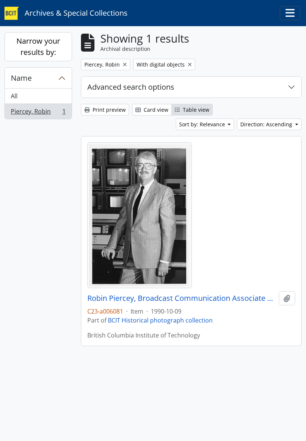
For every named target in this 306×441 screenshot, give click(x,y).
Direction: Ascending (267, 124)
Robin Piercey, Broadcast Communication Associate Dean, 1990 (181, 298)
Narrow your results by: (38, 46)
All (14, 96)
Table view (195, 109)
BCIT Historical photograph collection (160, 320)
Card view (155, 109)
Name (21, 78)
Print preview (108, 109)
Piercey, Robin (38, 113)
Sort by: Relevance (203, 124)
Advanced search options (130, 87)
